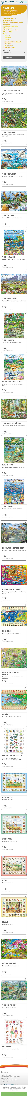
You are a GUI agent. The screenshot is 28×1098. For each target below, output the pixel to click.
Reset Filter (9, 57)
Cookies (19, 1087)
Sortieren (6, 50)
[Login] (20, 2)
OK (14, 1094)
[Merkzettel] (17, 2)
